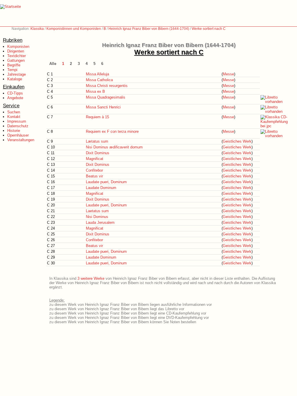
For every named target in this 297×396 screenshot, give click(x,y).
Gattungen (16, 60)
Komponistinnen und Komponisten (73, 29)
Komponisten (18, 46)
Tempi (12, 70)
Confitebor (94, 170)
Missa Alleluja (97, 74)
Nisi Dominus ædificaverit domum (114, 147)
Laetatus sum (97, 211)
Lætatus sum (97, 141)
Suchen (13, 112)
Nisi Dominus (97, 217)
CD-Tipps (15, 93)
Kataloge (14, 79)
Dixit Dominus (97, 153)
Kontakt (13, 117)
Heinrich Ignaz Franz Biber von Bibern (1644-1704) (148, 29)
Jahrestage (16, 74)
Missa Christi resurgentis (107, 85)
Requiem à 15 (97, 117)
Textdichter (16, 56)
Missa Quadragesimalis (105, 97)
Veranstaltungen (20, 140)
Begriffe (13, 65)
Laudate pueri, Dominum (106, 182)
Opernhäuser (18, 135)
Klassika (37, 29)
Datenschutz (17, 126)
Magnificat (94, 159)
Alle (52, 63)
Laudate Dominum (101, 188)
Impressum (16, 121)
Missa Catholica (99, 80)
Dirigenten (15, 51)
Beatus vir (94, 176)
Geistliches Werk (237, 141)
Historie (13, 130)
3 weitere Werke (90, 278)
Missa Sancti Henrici (103, 107)
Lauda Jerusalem (100, 222)
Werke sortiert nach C (209, 29)
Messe (228, 74)
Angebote (15, 98)
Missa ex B (95, 91)
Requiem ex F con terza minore (112, 131)
